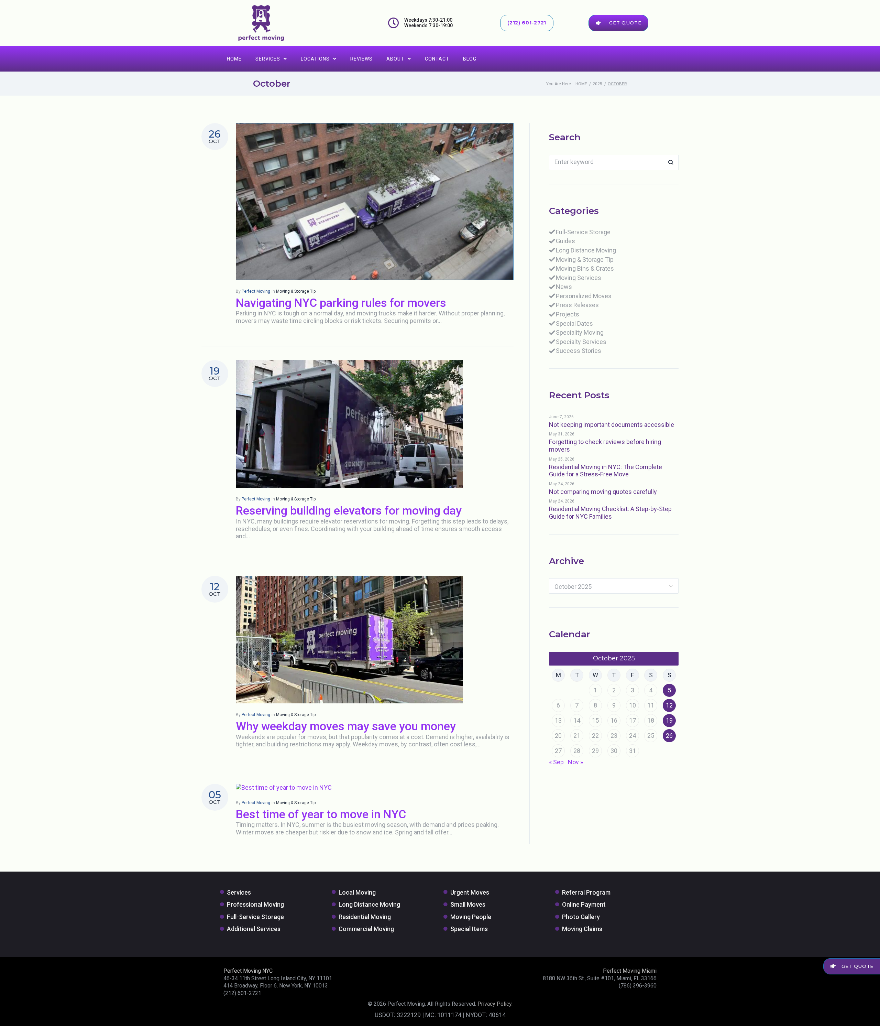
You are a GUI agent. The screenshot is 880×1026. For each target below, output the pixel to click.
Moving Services (578, 277)
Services (267, 59)
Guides (565, 241)
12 (669, 705)
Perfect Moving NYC (248, 971)
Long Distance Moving (586, 250)
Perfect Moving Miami (630, 971)
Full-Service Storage (583, 232)
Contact (437, 59)
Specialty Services (581, 341)
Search (671, 162)
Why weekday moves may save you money (346, 726)
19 (669, 720)
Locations (315, 59)
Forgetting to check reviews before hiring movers (605, 445)
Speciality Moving (580, 332)
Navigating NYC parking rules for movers (341, 303)
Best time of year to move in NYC (321, 814)
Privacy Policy (494, 1004)
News (564, 286)
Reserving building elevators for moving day (349, 510)
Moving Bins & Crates (585, 268)
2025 (597, 84)
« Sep (556, 762)
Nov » (575, 762)
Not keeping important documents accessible (611, 424)
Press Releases (577, 305)
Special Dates (574, 323)
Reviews (361, 59)
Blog (469, 59)
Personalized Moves (584, 296)
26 (669, 735)
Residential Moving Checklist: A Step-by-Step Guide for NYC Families (610, 512)
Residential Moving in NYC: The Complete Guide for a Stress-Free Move (605, 470)
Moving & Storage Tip (296, 291)
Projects (567, 314)
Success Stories (578, 350)
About (395, 59)
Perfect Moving (256, 291)
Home (234, 59)
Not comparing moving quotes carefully (603, 491)
